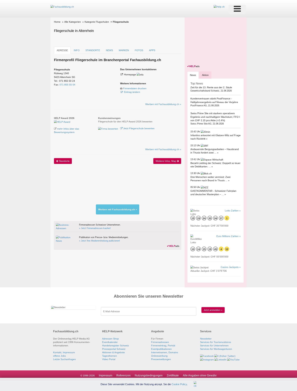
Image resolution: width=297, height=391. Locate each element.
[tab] (193, 74)
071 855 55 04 (67, 84)
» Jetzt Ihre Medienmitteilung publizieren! (99, 240)
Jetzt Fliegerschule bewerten (139, 128)
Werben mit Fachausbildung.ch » (163, 104)
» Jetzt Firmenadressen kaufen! (95, 228)
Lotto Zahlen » (233, 210)
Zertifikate (173, 375)
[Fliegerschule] (62, 121)
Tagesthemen (109, 355)
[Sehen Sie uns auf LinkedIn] (220, 359)
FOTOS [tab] (139, 50)
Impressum (105, 375)
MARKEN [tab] (124, 50)
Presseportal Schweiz (113, 349)
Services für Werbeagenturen (216, 349)
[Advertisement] (116, 185)
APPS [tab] (152, 50)
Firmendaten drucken (134, 88)
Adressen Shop (110, 338)
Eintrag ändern (132, 92)
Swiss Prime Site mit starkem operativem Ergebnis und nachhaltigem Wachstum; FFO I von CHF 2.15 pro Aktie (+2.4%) (215, 117)
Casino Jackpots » (231, 267)
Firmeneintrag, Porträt (163, 345)
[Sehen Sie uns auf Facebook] (207, 355)
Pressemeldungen (161, 359)
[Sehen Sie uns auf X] (224, 355)
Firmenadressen (160, 342)
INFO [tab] (77, 50)
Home (57, 21)
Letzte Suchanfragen (64, 359)
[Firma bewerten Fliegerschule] (108, 128)
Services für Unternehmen (214, 345)
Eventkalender (110, 342)
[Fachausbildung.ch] (62, 6)
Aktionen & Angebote (113, 352)
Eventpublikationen (161, 349)
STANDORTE (92, 50)
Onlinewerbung (159, 355)
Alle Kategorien (72, 21)
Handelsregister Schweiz (115, 345)
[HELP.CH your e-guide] (219, 6)
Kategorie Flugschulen (97, 21)
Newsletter (206, 338)
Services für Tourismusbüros (215, 342)
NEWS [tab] (109, 50)
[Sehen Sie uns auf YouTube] (233, 359)
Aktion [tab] (205, 75)
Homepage (130, 74)
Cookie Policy (179, 384)
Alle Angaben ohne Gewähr (200, 375)
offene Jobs (59, 355)
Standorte (64, 161)
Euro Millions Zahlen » (228, 236)
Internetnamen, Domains (164, 352)
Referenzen (123, 375)
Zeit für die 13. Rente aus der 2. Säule (211, 87)
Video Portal (108, 359)
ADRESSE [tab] (62, 50)
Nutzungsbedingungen (149, 375)
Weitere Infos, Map (166, 161)
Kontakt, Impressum (64, 352)
